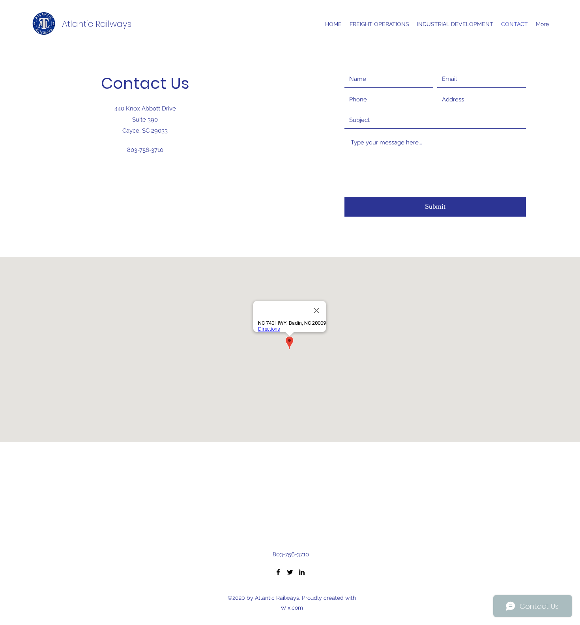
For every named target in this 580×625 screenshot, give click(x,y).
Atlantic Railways (96, 24)
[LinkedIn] (302, 572)
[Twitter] (290, 572)
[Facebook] (278, 572)
